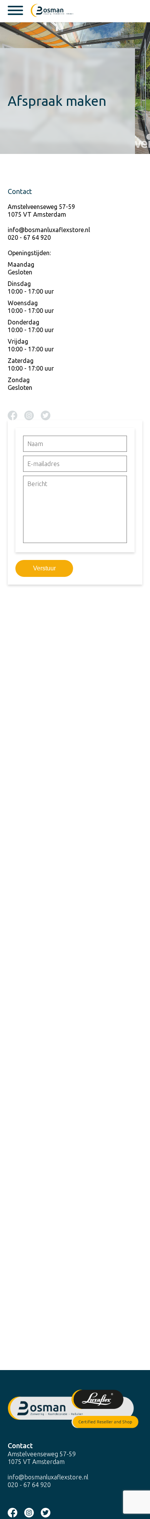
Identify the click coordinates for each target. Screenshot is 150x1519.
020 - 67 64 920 (29, 237)
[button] (75, 1058)
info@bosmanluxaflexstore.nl (49, 229)
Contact (20, 1445)
